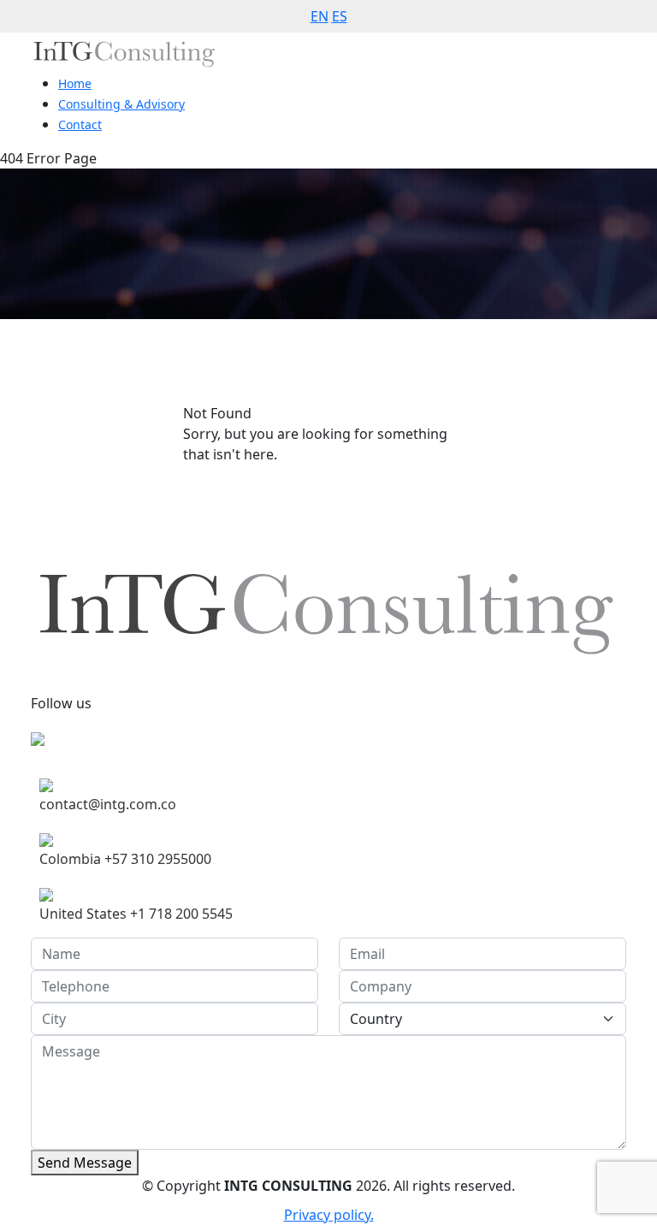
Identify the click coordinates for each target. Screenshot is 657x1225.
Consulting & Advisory (121, 104)
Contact (80, 124)
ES (339, 16)
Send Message (85, 1162)
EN (319, 16)
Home (75, 83)
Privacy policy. (329, 1214)
